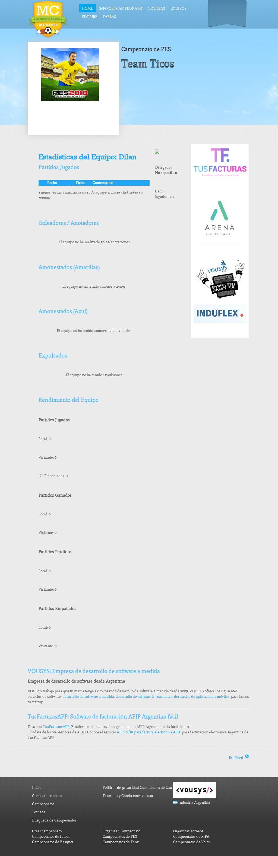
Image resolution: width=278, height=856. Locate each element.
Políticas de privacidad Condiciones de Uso (137, 787)
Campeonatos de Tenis (121, 842)
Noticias (156, 8)
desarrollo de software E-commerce (144, 696)
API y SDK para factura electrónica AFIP (149, 732)
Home (87, 8)
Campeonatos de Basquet (52, 842)
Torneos (38, 812)
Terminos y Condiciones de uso (128, 795)
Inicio (36, 787)
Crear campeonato (47, 795)
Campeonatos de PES (120, 836)
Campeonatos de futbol (51, 836)
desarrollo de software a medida (88, 696)
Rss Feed (236, 757)
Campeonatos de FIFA (191, 836)
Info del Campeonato (120, 8)
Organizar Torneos (188, 831)
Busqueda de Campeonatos (54, 820)
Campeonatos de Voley (191, 842)
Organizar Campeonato (121, 831)
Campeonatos (43, 804)
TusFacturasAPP (56, 726)
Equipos (178, 8)
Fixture (89, 16)
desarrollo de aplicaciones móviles (201, 696)
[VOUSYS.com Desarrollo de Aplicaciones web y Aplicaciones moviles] (220, 302)
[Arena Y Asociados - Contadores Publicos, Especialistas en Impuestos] (220, 242)
